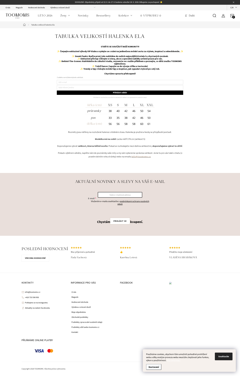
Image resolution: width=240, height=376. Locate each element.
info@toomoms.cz (32, 292)
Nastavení (154, 367)
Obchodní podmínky (80, 317)
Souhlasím (223, 356)
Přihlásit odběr (120, 92)
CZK (232, 7)
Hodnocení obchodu (36, 7)
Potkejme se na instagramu (36, 302)
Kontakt (75, 332)
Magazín (19, 7)
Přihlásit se (120, 221)
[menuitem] (45, 15)
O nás (8, 7)
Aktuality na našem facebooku (37, 308)
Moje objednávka (79, 312)
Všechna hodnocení (35, 258)
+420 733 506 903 (32, 297)
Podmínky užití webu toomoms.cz (85, 327)
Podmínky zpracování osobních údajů (87, 322)
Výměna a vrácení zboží (60, 7)
